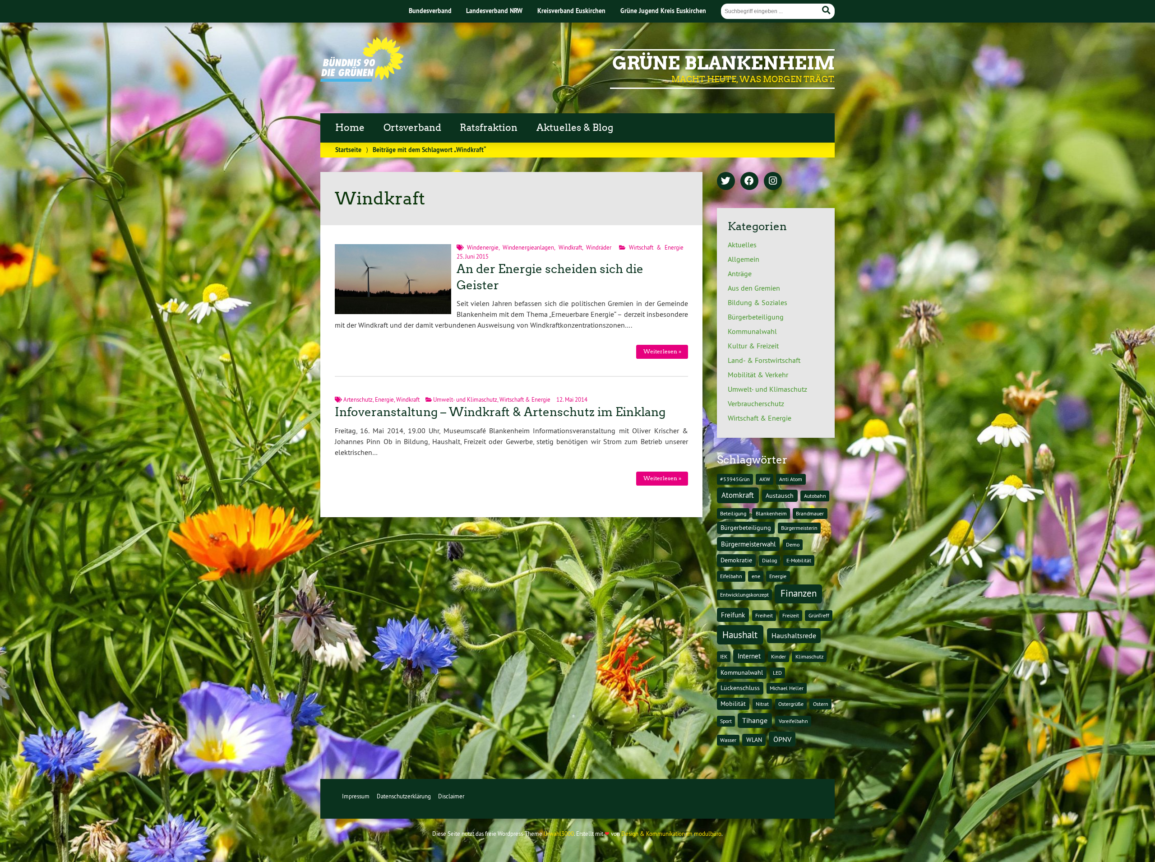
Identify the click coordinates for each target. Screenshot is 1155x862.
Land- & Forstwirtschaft (764, 360)
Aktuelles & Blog (574, 128)
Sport (726, 721)
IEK (723, 656)
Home (350, 128)
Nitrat (762, 703)
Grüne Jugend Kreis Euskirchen (663, 10)
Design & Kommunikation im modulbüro (671, 833)
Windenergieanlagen (528, 247)
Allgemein (743, 259)
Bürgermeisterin (799, 527)
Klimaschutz (809, 656)
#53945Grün (735, 479)
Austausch (780, 495)
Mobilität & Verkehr (758, 374)
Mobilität (733, 704)
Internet (749, 656)
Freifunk (733, 615)
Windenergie (483, 247)
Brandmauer (810, 513)
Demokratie (736, 560)
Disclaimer (451, 796)
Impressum (356, 796)
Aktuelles (742, 244)
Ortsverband (412, 128)
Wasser (728, 740)
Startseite (348, 149)
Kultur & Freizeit (753, 345)
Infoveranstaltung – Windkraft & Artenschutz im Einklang (500, 412)
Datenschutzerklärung (404, 796)
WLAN (754, 740)
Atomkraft (737, 495)
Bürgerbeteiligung (756, 316)
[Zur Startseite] (362, 78)
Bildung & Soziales (757, 302)
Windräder (598, 247)
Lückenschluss (740, 688)
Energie (384, 399)
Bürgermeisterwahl (748, 544)
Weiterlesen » (662, 351)
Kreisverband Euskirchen (571, 10)
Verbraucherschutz (756, 403)
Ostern (820, 703)
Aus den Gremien (754, 287)
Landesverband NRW (494, 10)
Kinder (778, 656)
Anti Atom (790, 479)
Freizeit (790, 615)
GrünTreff (818, 615)
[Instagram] (773, 181)
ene (756, 576)
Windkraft (570, 247)
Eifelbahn (731, 576)
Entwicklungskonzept (744, 594)
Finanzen (799, 593)
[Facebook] (749, 181)
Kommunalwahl (752, 331)
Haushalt (740, 635)
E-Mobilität (798, 560)
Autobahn (815, 495)
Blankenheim (771, 513)
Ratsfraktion (488, 128)
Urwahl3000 (559, 833)
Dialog (769, 560)
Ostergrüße (791, 703)
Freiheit (764, 615)
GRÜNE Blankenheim (723, 63)
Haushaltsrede (794, 635)
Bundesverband (430, 10)
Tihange (754, 720)
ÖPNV (782, 739)
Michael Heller (787, 688)
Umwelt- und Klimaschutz (465, 399)
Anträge (740, 273)
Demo (792, 544)
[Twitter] (726, 181)
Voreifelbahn (793, 721)
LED (777, 672)
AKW (764, 479)
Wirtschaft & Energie (656, 247)
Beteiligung (733, 513)
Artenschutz (358, 399)
